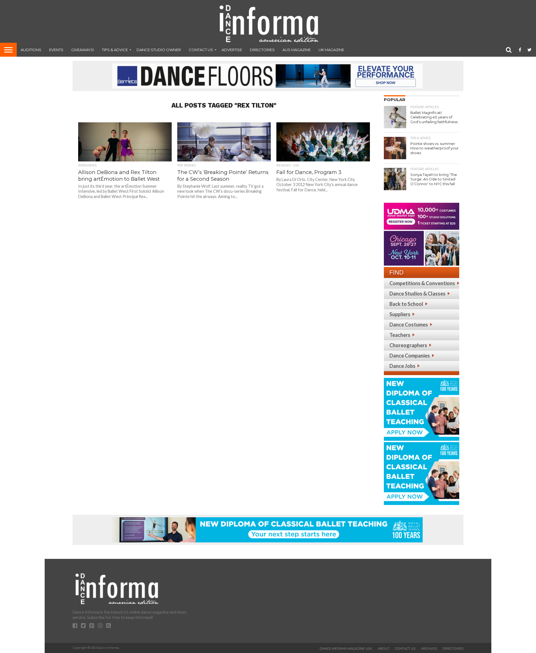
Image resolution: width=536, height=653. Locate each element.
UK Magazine (331, 49)
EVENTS (56, 49)
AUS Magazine (297, 49)
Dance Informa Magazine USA (346, 648)
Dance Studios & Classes (417, 293)
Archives (429, 648)
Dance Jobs (402, 366)
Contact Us (201, 49)
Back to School (406, 304)
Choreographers (408, 345)
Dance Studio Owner (159, 49)
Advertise (232, 49)
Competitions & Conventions (422, 283)
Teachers (399, 335)
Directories (262, 49)
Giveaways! (82, 49)
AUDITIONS (31, 49)
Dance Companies (409, 355)
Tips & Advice (115, 49)
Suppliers (399, 314)
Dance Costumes (408, 324)
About (383, 648)
